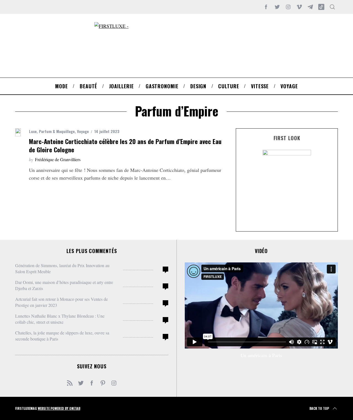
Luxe (33, 131)
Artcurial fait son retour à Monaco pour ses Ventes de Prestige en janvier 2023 (61, 302)
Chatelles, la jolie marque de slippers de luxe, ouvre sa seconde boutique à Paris (62, 336)
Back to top (319, 408)
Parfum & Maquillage (57, 131)
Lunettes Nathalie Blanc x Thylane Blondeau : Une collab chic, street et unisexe (60, 319)
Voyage (83, 131)
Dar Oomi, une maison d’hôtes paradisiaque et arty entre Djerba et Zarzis (64, 285)
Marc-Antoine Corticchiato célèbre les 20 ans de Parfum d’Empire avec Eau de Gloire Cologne (125, 145)
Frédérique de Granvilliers (58, 159)
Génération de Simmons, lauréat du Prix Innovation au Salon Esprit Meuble (62, 268)
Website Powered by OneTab (59, 408)
